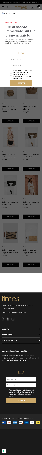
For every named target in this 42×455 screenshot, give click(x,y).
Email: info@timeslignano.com (14, 313)
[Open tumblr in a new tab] (13, 319)
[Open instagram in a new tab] (8, 319)
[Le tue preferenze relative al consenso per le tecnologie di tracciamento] (4, 451)
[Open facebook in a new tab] (3, 319)
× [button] (39, 7)
